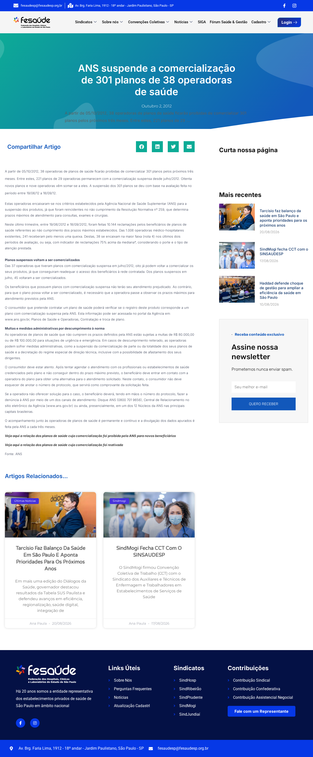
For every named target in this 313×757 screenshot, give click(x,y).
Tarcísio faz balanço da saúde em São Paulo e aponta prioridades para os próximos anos (283, 218)
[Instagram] (294, 5)
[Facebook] (284, 5)
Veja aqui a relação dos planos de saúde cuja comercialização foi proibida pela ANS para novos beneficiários (90, 436)
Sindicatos (83, 22)
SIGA (202, 22)
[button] (141, 146)
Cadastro (258, 22)
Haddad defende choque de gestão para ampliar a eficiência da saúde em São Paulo (281, 290)
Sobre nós (110, 22)
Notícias (181, 22)
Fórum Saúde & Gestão (228, 22)
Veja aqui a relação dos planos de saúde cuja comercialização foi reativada (64, 445)
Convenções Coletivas (146, 22)
